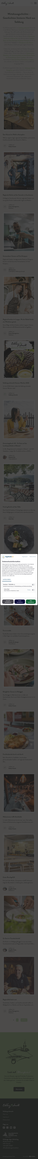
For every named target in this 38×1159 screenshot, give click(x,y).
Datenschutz (33, 556)
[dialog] (19, 579)
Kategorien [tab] (7, 579)
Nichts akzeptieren (20, 601)
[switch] (33, 585)
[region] (19, 578)
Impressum (25, 556)
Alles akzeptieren (31, 601)
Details (28, 590)
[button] (32, 584)
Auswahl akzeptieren (8, 601)
